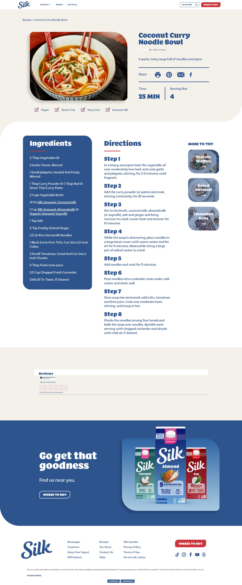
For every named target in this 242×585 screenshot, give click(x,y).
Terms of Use (132, 552)
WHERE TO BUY (211, 5)
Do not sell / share (134, 557)
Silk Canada (131, 542)
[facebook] (190, 555)
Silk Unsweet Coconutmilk (57, 202)
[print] (158, 75)
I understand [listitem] (128, 581)
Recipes (59, 5)
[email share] (180, 75)
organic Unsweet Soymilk (48, 214)
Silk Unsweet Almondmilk (56, 209)
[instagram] (184, 555)
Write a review (159, 50)
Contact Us (106, 552)
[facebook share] (191, 75)
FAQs (102, 557)
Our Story (72, 5)
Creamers (73, 547)
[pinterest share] (169, 75)
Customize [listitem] (113, 581)
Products (44, 5)
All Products (74, 557)
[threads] (204, 555)
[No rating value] (144, 50)
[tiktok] (177, 555)
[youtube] (197, 555)
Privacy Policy (132, 547)
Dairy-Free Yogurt (78, 552)
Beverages (73, 542)
